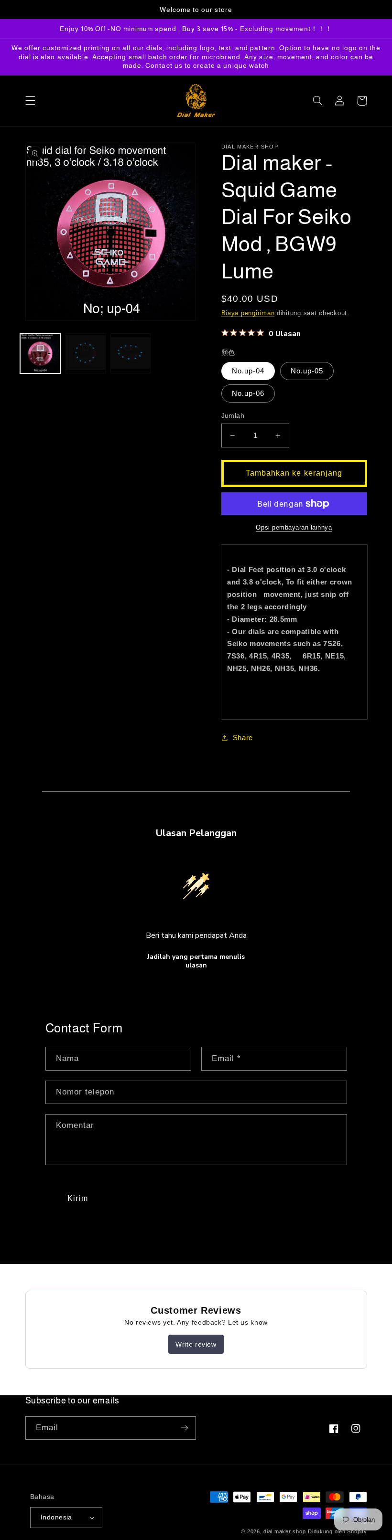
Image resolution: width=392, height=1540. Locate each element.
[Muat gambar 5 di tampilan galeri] (130, 353)
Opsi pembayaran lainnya (294, 527)
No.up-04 (248, 371)
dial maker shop (284, 1531)
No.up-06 (248, 393)
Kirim (77, 1198)
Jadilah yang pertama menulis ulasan (196, 961)
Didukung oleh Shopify (337, 1531)
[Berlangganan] (185, 1428)
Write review (195, 1344)
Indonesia (56, 1517)
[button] (30, 101)
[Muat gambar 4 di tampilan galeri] (85, 353)
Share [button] (243, 738)
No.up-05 (307, 371)
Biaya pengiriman (248, 313)
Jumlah (233, 415)
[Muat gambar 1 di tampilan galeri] (40, 353)
